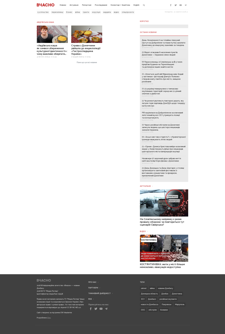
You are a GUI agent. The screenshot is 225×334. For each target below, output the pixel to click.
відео (116, 12)
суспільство (43, 12)
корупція (96, 12)
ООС (143, 310)
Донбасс (152, 299)
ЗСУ (142, 299)
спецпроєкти (128, 12)
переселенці (57, 12)
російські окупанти (168, 299)
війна (77, 12)
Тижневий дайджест (99, 293)
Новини (63, 5)
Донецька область (149, 294)
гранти (86, 12)
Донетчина (177, 294)
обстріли (153, 310)
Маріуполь (179, 304)
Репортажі (86, 5)
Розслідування (101, 5)
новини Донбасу (165, 288)
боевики (164, 310)
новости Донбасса (149, 304)
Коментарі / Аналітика (120, 5)
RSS (90, 299)
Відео (143, 231)
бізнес (69, 12)
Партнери (93, 288)
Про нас (92, 282)
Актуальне (74, 5)
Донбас (164, 294)
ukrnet (143, 288)
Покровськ (166, 304)
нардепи (107, 12)
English (136, 5)
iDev (49, 318)
